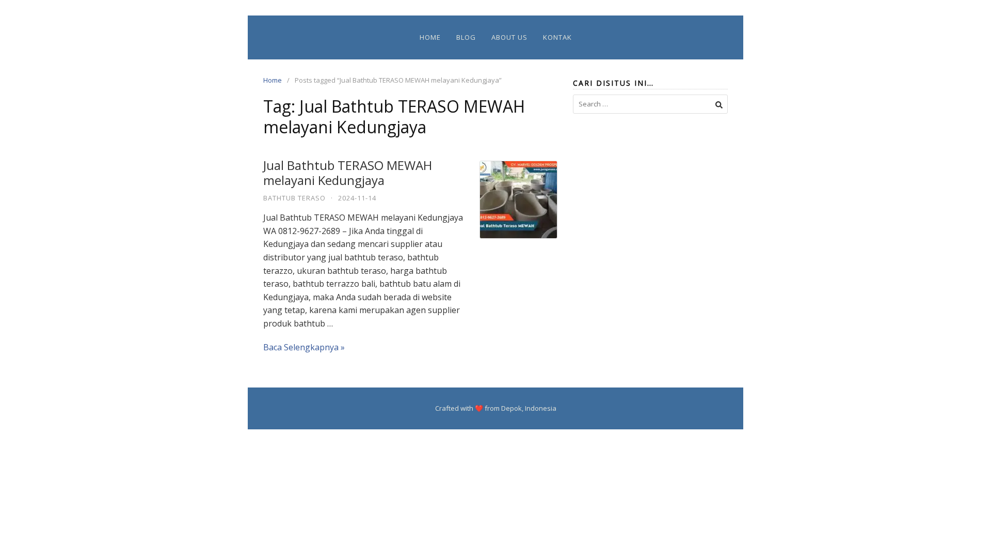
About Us (509, 37)
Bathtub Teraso (294, 198)
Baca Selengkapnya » (304, 347)
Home (430, 37)
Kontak (557, 37)
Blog (466, 37)
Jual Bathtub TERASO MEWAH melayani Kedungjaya (347, 173)
